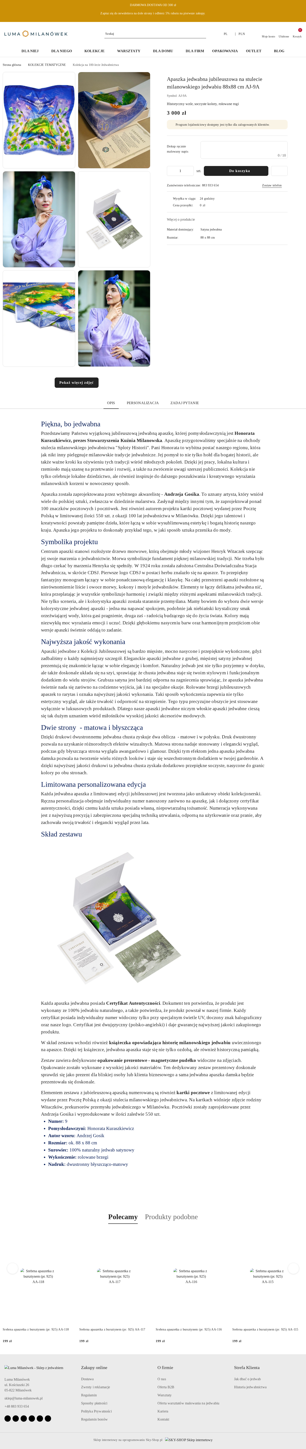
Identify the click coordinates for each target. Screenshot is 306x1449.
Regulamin (89, 1395)
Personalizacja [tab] (143, 403)
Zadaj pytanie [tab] (184, 403)
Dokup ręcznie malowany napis (177, 149)
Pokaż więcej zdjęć (76, 382)
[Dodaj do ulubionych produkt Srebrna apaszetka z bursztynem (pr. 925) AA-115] (221, 1234)
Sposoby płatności (94, 1403)
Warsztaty (164, 1395)
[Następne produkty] (293, 1268)
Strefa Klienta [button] (247, 1367)
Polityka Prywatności (96, 1411)
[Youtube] (24, 1418)
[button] (39, 120)
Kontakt (163, 1419)
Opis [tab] (111, 403)
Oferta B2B (166, 1387)
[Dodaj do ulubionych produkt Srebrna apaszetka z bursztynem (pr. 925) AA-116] (145, 1234)
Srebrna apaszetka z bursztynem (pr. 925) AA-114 (265, 1329)
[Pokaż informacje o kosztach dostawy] (208, 205)
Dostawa (87, 1379)
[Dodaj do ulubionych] (279, 171)
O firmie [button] (165, 1367)
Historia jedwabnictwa (250, 1387)
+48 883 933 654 (16, 1406)
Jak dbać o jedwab (247, 1379)
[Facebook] (7, 1418)
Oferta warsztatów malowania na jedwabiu (188, 1403)
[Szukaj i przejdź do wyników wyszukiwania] (203, 33)
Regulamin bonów (94, 1419)
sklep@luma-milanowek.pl (23, 1398)
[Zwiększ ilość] (190, 171)
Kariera (162, 1411)
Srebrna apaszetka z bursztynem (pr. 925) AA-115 (189, 1329)
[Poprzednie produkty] (12, 1268)
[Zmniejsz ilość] (170, 171)
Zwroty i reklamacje (95, 1387)
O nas (161, 1379)
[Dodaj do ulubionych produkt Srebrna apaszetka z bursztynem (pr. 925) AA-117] (68, 1234)
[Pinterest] (48, 1418)
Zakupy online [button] (94, 1367)
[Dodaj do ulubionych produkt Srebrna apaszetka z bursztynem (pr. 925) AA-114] (298, 1234)
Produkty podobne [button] (171, 1217)
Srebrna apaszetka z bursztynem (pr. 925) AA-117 (36, 1329)
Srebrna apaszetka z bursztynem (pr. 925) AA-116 (112, 1329)
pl (226, 34)
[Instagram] (16, 1418)
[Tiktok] (32, 1418)
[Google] (40, 1418)
